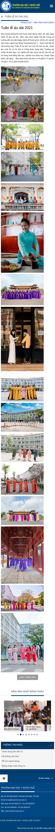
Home (4, 778)
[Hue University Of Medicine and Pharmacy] (20, 6)
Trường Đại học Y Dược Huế (18, 788)
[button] (51, 5)
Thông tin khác (13, 744)
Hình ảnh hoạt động (44, 23)
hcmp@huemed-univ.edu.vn (16, 800)
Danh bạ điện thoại (11, 756)
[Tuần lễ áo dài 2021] (22, 80)
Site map (6, 766)
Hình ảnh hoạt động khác (27, 691)
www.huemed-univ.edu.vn (14, 811)
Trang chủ (25, 23)
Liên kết (5, 761)
